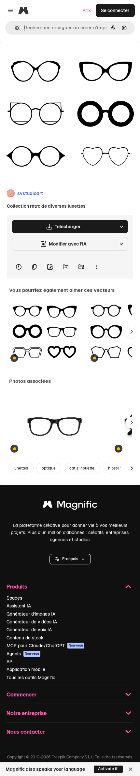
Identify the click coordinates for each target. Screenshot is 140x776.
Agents (23, 654)
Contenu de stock (25, 638)
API (10, 661)
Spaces (14, 598)
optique (49, 468)
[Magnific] (70, 506)
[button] (70, 559)
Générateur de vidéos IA (32, 622)
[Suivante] (131, 332)
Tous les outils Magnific (31, 677)
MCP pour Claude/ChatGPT (45, 646)
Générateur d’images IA (31, 614)
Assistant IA (19, 606)
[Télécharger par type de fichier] (121, 226)
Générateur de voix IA (29, 630)
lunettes (20, 468)
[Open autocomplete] (14, 27)
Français (70, 558)
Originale (43, 56)
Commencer (21, 694)
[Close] (130, 769)
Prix (86, 10)
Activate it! (108, 768)
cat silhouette (81, 468)
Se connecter (115, 10)
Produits (17, 586)
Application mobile (26, 669)
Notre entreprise (27, 712)
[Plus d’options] (96, 266)
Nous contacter (26, 731)
